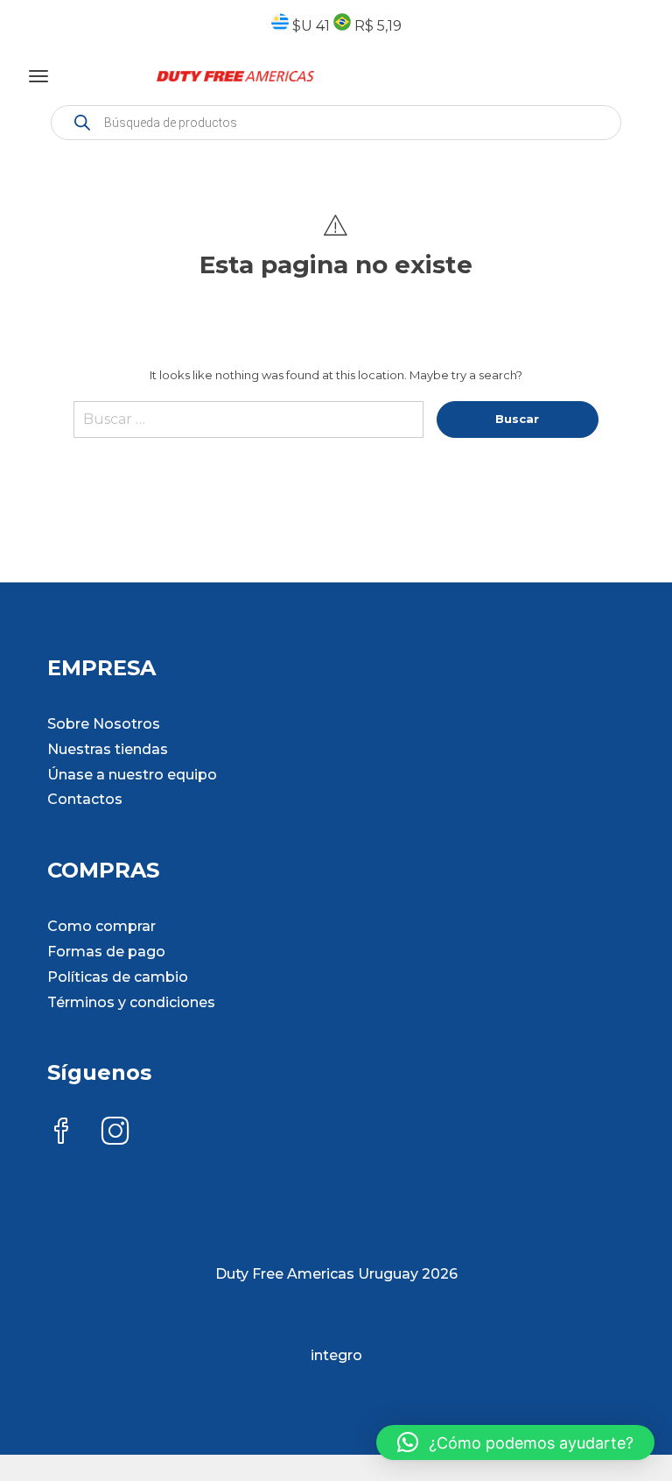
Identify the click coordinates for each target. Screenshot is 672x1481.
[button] (515, 1442)
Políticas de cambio (117, 977)
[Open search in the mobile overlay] (336, 123)
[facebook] (61, 1133)
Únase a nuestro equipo (132, 774)
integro (336, 1355)
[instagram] (116, 1133)
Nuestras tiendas (107, 749)
